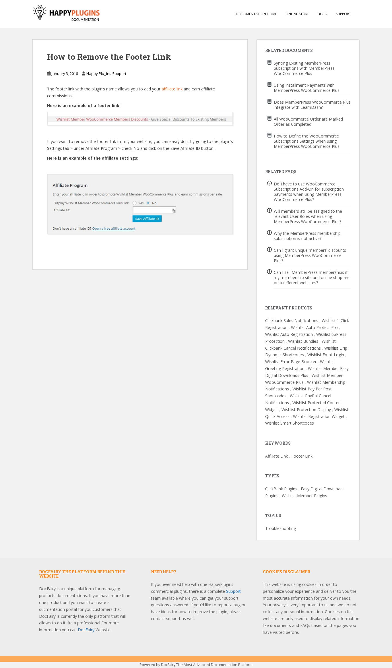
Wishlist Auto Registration (289, 334)
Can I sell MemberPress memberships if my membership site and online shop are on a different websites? (312, 277)
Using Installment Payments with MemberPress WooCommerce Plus (306, 87)
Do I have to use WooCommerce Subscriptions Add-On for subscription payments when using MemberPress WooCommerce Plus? (309, 191)
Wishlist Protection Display (306, 409)
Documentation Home (256, 13)
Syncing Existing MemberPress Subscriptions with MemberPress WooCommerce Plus (304, 68)
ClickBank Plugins (281, 488)
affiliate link (172, 89)
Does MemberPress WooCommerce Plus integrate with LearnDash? (312, 104)
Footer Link (302, 456)
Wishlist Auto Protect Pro (314, 327)
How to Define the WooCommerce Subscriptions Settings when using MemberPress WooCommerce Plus (306, 141)
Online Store (297, 13)
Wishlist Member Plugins (304, 495)
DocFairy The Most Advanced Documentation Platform (207, 664)
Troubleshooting (280, 528)
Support (343, 13)
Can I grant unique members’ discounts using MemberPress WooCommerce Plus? (310, 255)
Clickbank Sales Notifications (291, 320)
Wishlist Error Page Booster (291, 361)
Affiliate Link (276, 456)
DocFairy (87, 629)
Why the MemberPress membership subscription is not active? (307, 236)
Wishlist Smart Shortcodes (289, 423)
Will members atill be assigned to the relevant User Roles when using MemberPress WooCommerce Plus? (308, 216)
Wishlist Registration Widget (319, 416)
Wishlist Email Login (325, 354)
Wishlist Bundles (303, 341)
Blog (322, 13)
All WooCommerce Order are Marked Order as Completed (308, 121)
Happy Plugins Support (106, 73)
